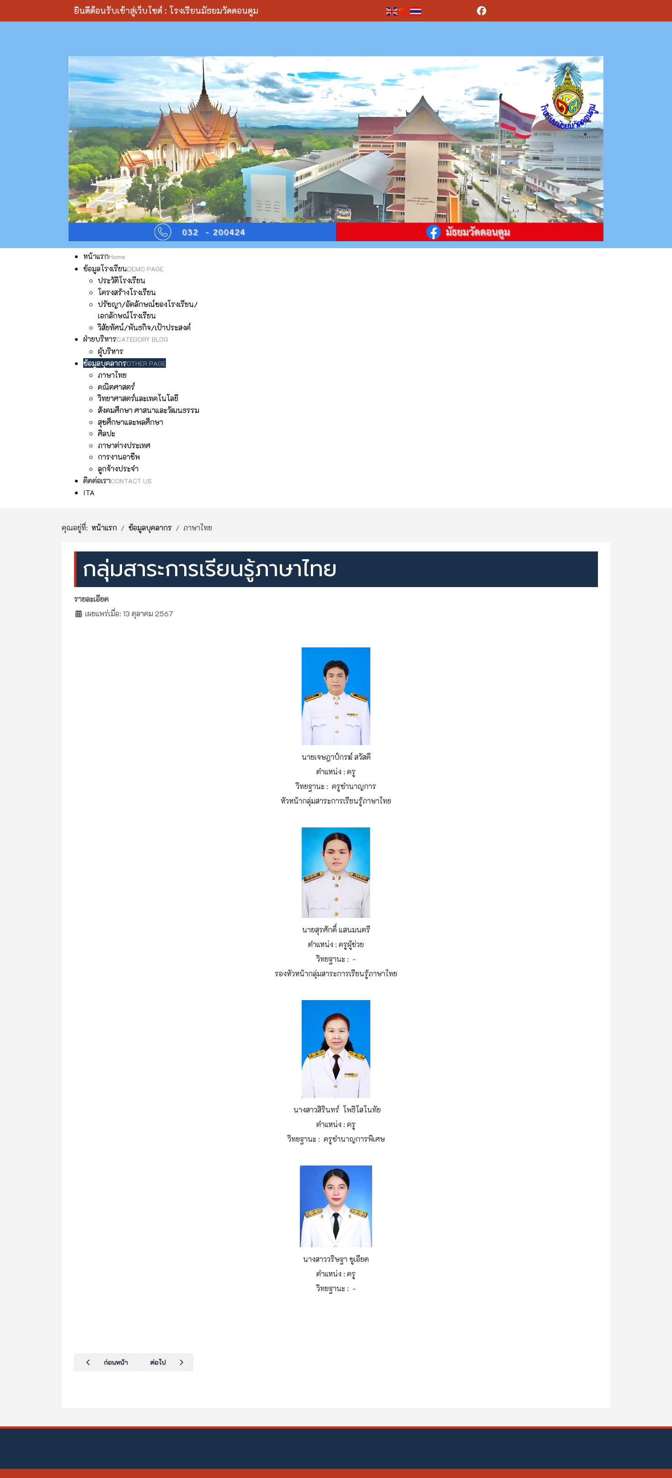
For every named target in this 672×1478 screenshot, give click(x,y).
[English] (392, 10)
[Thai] (416, 10)
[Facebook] (492, 11)
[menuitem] (104, 256)
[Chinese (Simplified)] (404, 10)
